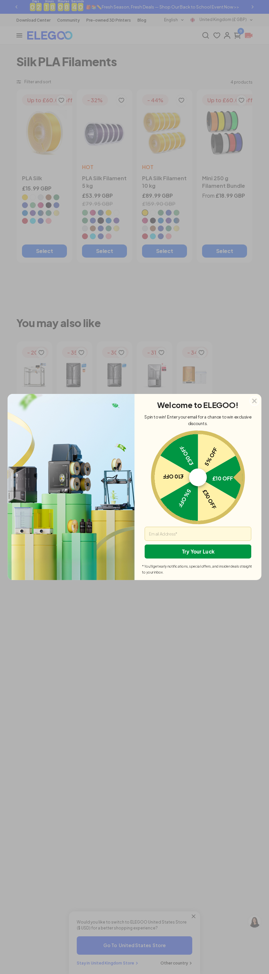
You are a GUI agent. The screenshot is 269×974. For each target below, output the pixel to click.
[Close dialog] (254, 401)
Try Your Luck (198, 551)
